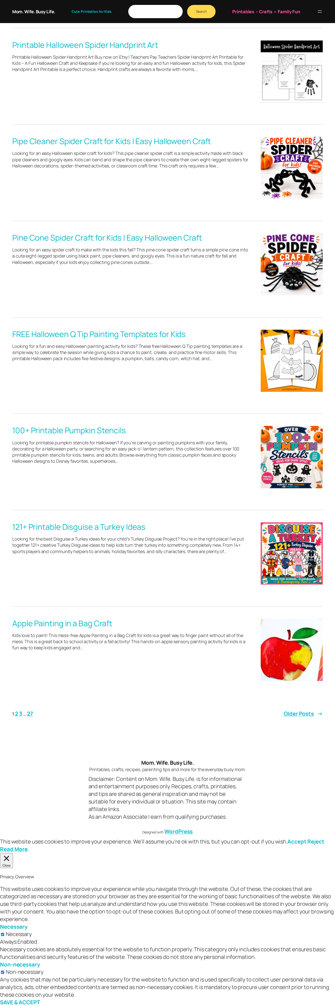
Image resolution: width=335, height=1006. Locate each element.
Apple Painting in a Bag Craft (62, 623)
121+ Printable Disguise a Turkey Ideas (78, 526)
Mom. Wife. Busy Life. (33, 11)
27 (30, 713)
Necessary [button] (13, 926)
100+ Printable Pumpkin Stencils (69, 430)
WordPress (178, 831)
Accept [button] (296, 841)
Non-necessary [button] (20, 964)
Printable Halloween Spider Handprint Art (85, 45)
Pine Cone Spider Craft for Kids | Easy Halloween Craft (107, 237)
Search (201, 11)
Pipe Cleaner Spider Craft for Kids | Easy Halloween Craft (111, 141)
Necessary (19, 934)
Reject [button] (315, 841)
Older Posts (303, 713)
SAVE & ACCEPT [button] (20, 1002)
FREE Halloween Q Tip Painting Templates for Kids (99, 334)
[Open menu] (320, 11)
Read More (14, 849)
